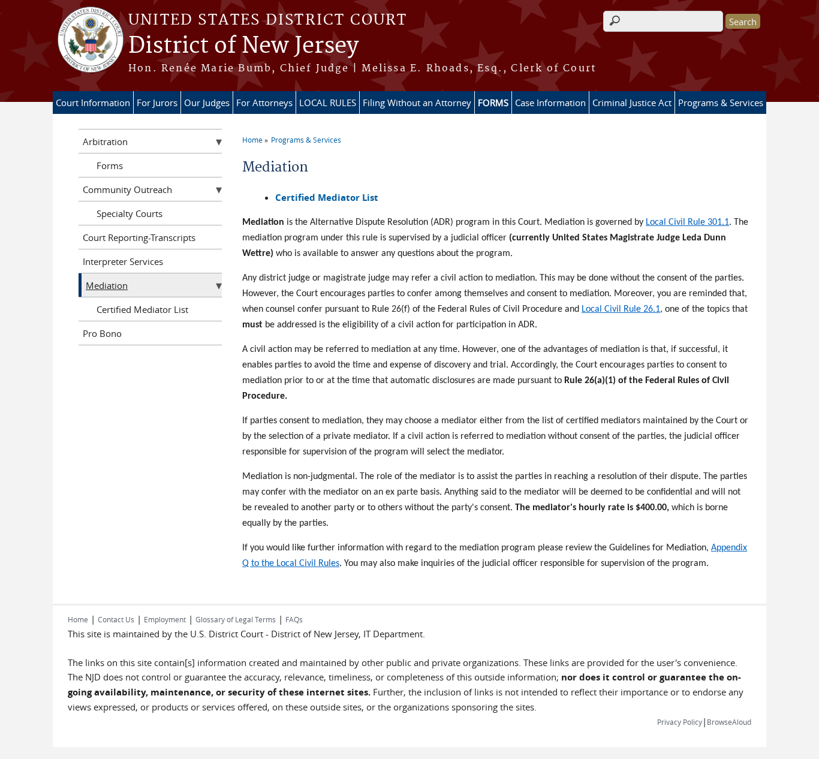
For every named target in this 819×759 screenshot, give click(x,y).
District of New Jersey (243, 46)
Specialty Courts (129, 213)
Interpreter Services (123, 261)
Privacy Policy (679, 722)
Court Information (93, 103)
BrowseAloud (729, 722)
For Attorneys (264, 103)
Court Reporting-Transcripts (139, 237)
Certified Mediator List (142, 309)
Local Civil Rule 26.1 (621, 309)
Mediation (107, 285)
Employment (165, 619)
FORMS (493, 103)
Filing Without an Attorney (417, 103)
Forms (110, 165)
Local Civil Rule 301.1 (687, 222)
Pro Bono (102, 333)
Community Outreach (127, 189)
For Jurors (157, 103)
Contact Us (116, 619)
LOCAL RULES (327, 103)
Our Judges (207, 103)
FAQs (294, 619)
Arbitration (105, 141)
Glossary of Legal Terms (235, 619)
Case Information (550, 103)
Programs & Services (720, 103)
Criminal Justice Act (632, 103)
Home (252, 139)
